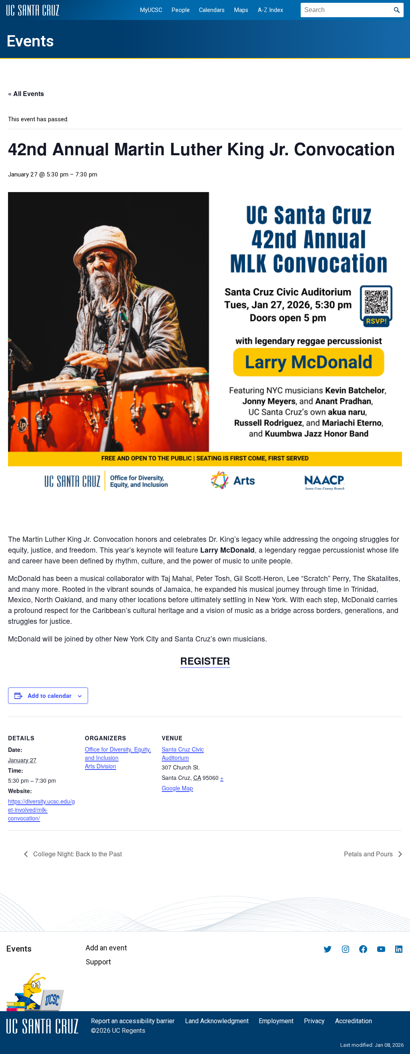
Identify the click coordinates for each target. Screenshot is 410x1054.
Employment (276, 1021)
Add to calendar (49, 695)
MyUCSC (151, 10)
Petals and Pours (369, 853)
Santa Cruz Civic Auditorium (183, 753)
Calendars (212, 10)
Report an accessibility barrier (133, 1021)
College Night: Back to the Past (77, 853)
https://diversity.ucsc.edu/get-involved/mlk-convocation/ (41, 809)
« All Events (26, 93)
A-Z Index (270, 10)
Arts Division (100, 766)
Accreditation (353, 1021)
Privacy (314, 1021)
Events (30, 41)
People (181, 10)
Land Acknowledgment (217, 1021)
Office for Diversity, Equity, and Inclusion (118, 753)
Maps (241, 10)
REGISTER (205, 660)
